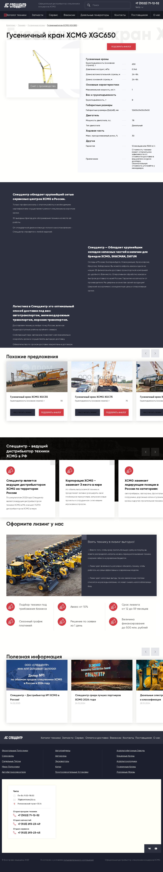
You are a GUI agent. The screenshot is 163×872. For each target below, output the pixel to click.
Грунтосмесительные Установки (71, 772)
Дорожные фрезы (126, 772)
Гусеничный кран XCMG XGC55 (29, 396)
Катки (58, 766)
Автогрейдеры (62, 750)
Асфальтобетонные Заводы (131, 750)
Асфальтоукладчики (127, 761)
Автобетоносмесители (14, 772)
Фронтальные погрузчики (15, 750)
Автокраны (60, 756)
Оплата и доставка (96, 737)
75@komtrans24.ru (26, 799)
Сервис (53, 15)
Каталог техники (16, 15)
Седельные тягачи (11, 761)
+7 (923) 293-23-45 (29, 832)
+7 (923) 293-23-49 (29, 823)
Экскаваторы (62, 761)
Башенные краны (125, 756)
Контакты (120, 15)
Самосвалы (8, 756)
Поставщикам (139, 15)
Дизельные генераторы (95, 15)
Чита (137, 7)
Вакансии (69, 15)
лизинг (22, 412)
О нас (156, 15)
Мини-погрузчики (11, 766)
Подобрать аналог (121, 47)
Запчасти (37, 15)
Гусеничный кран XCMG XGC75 (94, 396)
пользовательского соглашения (79, 860)
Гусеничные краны (126, 766)
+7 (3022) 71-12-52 (147, 3)
